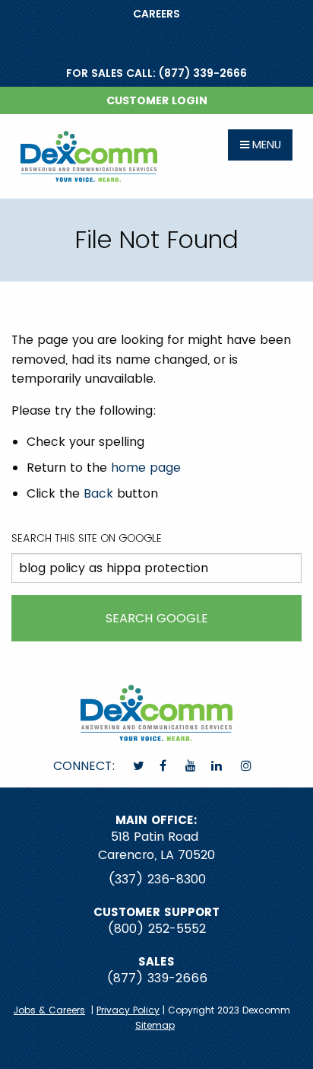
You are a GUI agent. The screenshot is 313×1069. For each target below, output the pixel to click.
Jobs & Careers (49, 1010)
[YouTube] (192, 765)
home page (146, 467)
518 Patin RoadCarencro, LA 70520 (156, 846)
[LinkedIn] (218, 765)
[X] (140, 765)
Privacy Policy (128, 1010)
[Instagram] (248, 765)
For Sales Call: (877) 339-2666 (156, 73)
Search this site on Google (86, 538)
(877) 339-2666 (156, 978)
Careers (156, 13)
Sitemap (155, 1025)
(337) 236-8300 (157, 879)
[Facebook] (164, 765)
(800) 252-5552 (156, 928)
